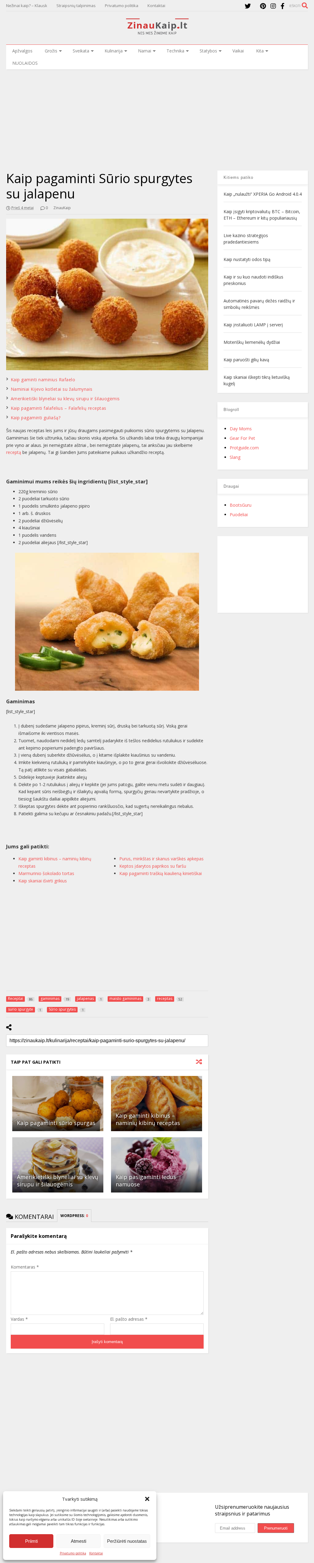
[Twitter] (248, 6)
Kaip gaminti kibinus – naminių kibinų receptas (148, 1119)
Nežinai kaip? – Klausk (26, 5)
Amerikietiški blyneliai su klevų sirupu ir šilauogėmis (65, 398)
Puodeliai (239, 514)
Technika (175, 51)
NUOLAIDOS (25, 63)
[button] (147, 1499)
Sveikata (81, 51)
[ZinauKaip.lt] (157, 32)
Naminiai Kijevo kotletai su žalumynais (52, 389)
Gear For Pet (242, 438)
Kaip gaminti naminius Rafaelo (43, 379)
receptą (13, 452)
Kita (260, 51)
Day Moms (241, 429)
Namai (144, 51)
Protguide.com (244, 448)
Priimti (31, 1541)
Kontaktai (96, 1553)
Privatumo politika (73, 1553)
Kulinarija (114, 51)
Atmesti (78, 1541)
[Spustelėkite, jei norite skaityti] (57, 1103)
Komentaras (25, 1267)
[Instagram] (273, 6)
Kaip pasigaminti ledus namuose (146, 1180)
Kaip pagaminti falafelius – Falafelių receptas (58, 408)
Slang (235, 457)
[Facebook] (283, 6)
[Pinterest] (263, 6)
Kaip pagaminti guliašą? (36, 418)
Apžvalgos (22, 51)
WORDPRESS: (74, 1215)
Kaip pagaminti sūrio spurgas (56, 1123)
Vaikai (238, 51)
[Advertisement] (157, 115)
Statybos (208, 51)
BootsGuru (240, 505)
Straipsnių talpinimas (76, 5)
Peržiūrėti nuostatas (127, 1541)
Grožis (51, 51)
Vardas (19, 1319)
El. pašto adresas (128, 1319)
